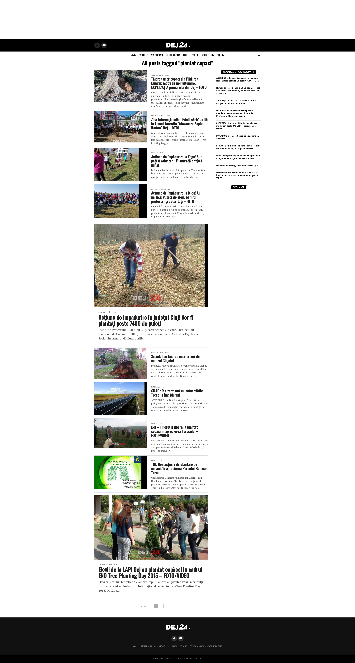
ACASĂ (133, 54)
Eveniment (143, 54)
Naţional (221, 54)
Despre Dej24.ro (148, 646)
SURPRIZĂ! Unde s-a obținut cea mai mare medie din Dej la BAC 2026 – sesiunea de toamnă (236, 126)
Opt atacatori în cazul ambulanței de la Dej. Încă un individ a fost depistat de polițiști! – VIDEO (237, 176)
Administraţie (157, 54)
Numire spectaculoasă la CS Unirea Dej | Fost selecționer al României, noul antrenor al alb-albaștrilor (238, 91)
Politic (195, 54)
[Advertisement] (177, 19)
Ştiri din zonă (208, 54)
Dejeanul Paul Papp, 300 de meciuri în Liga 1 (237, 166)
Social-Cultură (173, 54)
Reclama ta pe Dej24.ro (177, 646)
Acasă (135, 646)
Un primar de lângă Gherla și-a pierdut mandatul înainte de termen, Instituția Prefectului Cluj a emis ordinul (234, 113)
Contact (161, 646)
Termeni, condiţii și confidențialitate (206, 646)
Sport (186, 54)
